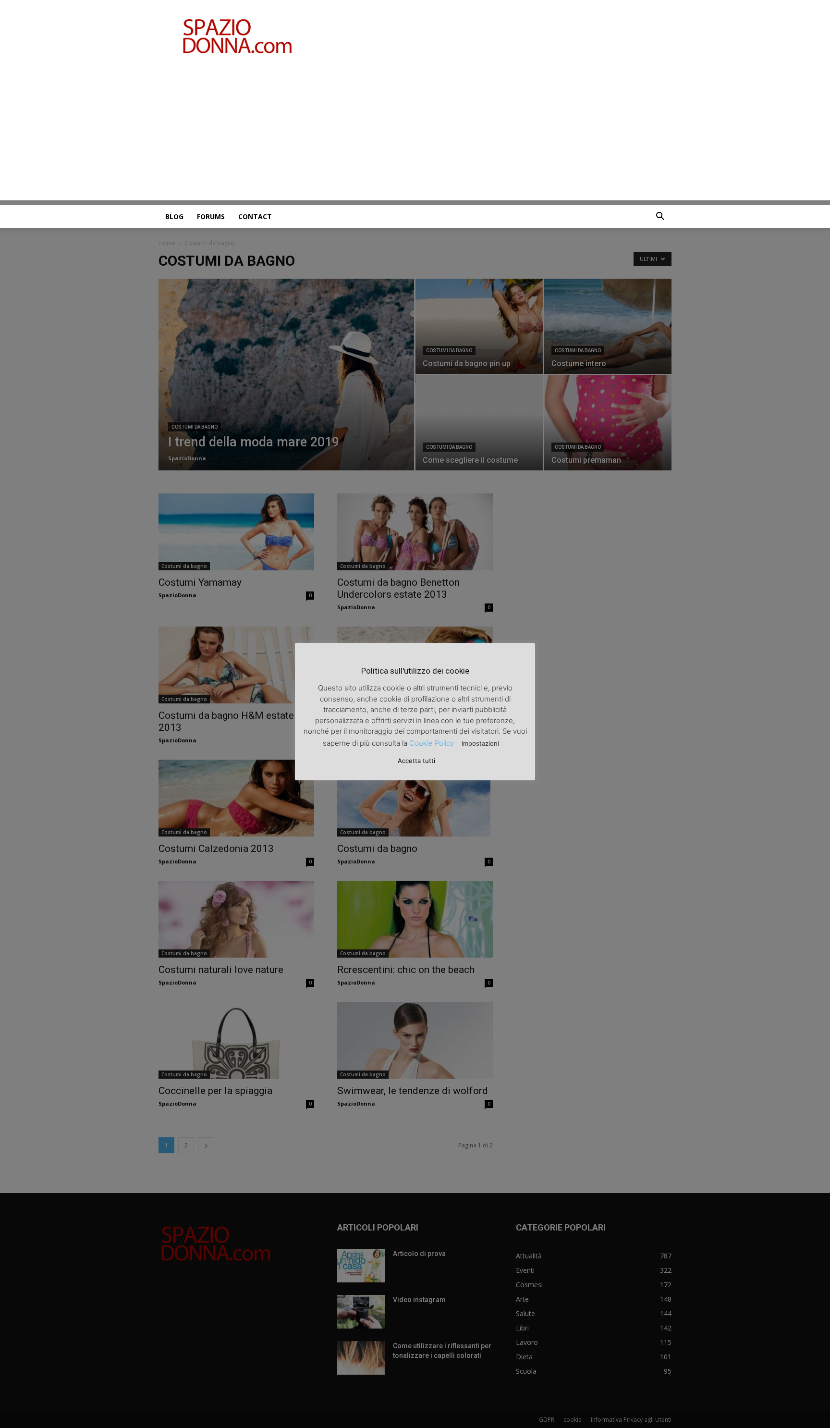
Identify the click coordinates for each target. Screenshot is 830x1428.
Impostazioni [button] (480, 743)
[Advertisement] (415, 133)
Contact (255, 216)
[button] (659, 217)
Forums (211, 216)
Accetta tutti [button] (416, 760)
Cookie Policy (431, 743)
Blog (174, 216)
